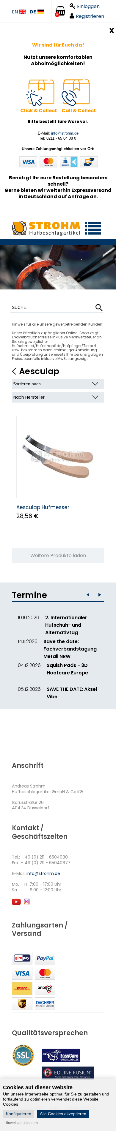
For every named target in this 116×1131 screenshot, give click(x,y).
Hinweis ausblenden (21, 1123)
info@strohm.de (65, 133)
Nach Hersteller (29, 397)
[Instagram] (26, 904)
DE (33, 12)
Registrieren (90, 16)
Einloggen (88, 6)
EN (15, 12)
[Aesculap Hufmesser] (57, 457)
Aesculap (39, 371)
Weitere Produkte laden (58, 555)
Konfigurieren (18, 1113)
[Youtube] (16, 904)
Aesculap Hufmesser (42, 507)
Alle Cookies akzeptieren (63, 1113)
